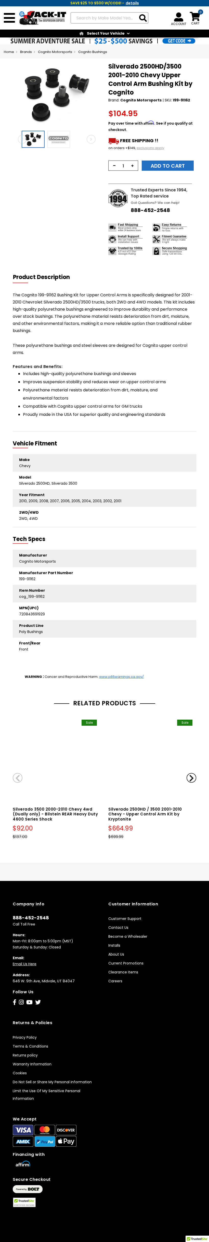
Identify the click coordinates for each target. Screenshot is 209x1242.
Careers (115, 981)
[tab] (44, 277)
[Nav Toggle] (9, 18)
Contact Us (118, 927)
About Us (116, 954)
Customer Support (124, 918)
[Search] (143, 18)
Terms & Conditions (30, 1046)
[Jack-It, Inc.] (41, 18)
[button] (34, 139)
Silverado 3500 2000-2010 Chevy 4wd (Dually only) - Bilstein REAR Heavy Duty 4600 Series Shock (55, 814)
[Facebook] (14, 1002)
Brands (26, 51)
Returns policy (25, 1055)
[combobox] (109, 17)
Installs (114, 945)
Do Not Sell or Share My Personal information (52, 1082)
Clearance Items (123, 972)
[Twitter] (38, 1002)
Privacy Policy (25, 1037)
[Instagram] (21, 1002)
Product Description (41, 277)
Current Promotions (125, 963)
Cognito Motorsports (55, 51)
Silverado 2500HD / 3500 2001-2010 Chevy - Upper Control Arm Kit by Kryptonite (145, 814)
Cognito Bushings (92, 51)
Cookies (20, 1073)
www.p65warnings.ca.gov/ (121, 676)
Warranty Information (32, 1064)
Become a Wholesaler (127, 936)
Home (9, 51)
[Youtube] (29, 1002)
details (132, 3)
